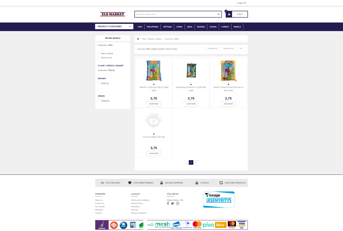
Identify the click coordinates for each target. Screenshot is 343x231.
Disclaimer (135, 206)
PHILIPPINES (152, 27)
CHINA (179, 27)
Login (240, 3)
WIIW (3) (105, 83)
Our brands (100, 206)
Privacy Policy (137, 203)
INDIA (189, 27)
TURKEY (225, 27)
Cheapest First (212, 48)
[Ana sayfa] (138, 39)
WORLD (237, 27)
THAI (140, 27)
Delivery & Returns (139, 213)
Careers (98, 213)
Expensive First (228, 48)
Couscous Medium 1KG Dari (154, 137)
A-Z (241, 48)
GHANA (213, 27)
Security (134, 210)
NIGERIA (201, 27)
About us (99, 200)
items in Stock (107, 53)
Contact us (99, 203)
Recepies (99, 210)
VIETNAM (167, 27)
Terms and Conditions (140, 200)
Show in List (106, 58)
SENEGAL (105, 101)
